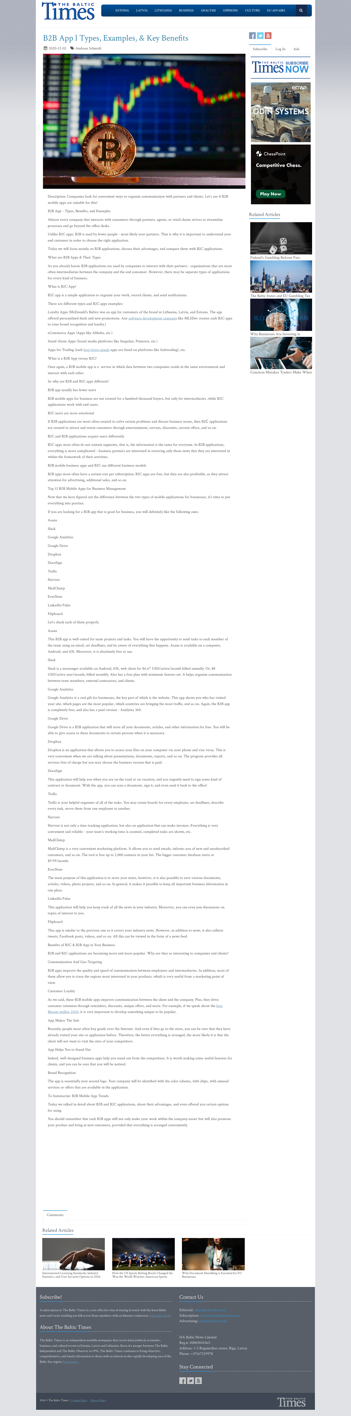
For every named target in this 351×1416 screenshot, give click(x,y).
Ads (296, 49)
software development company (152, 318)
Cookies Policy (79, 1400)
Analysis (208, 10)
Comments (55, 1214)
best (219, 1005)
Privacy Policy (98, 1400)
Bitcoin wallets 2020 (63, 1011)
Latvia (142, 10)
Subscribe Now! (160, 1316)
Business (186, 10)
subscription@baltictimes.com (220, 1316)
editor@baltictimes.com (210, 1310)
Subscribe (260, 49)
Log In (280, 49)
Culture (252, 10)
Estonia (122, 10)
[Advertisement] (144, 1192)
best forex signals (97, 349)
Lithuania (163, 10)
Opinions (230, 10)
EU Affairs (276, 10)
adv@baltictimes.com (213, 1321)
